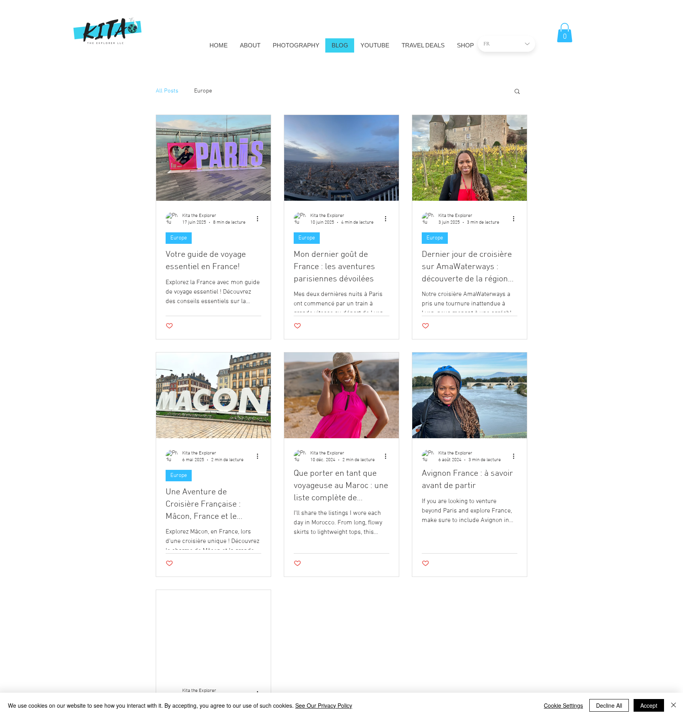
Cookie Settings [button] (563, 705)
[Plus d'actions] (260, 218)
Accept (648, 705)
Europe (203, 90)
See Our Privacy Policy (323, 705)
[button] (565, 32)
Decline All (609, 705)
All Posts (167, 90)
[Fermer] (673, 705)
